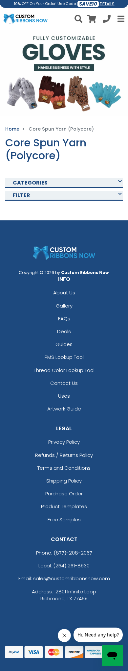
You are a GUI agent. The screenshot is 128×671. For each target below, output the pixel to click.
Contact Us (64, 383)
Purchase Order (64, 493)
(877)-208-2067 (72, 552)
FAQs (64, 318)
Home (12, 129)
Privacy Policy (64, 441)
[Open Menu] (120, 18)
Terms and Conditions (64, 467)
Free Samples (64, 519)
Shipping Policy (64, 480)
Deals (64, 331)
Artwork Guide (64, 408)
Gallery (64, 305)
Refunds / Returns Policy (64, 455)
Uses (64, 395)
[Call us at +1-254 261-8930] (107, 19)
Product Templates (64, 506)
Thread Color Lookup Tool (64, 370)
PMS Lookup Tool (64, 357)
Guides (64, 344)
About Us (64, 292)
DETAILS (107, 4)
